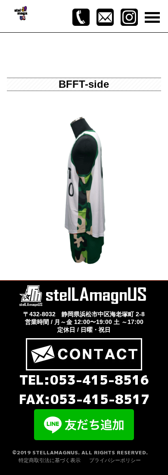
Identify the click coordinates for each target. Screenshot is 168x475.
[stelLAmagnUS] (21, 12)
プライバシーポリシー (115, 460)
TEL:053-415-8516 (84, 380)
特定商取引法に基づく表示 (50, 460)
